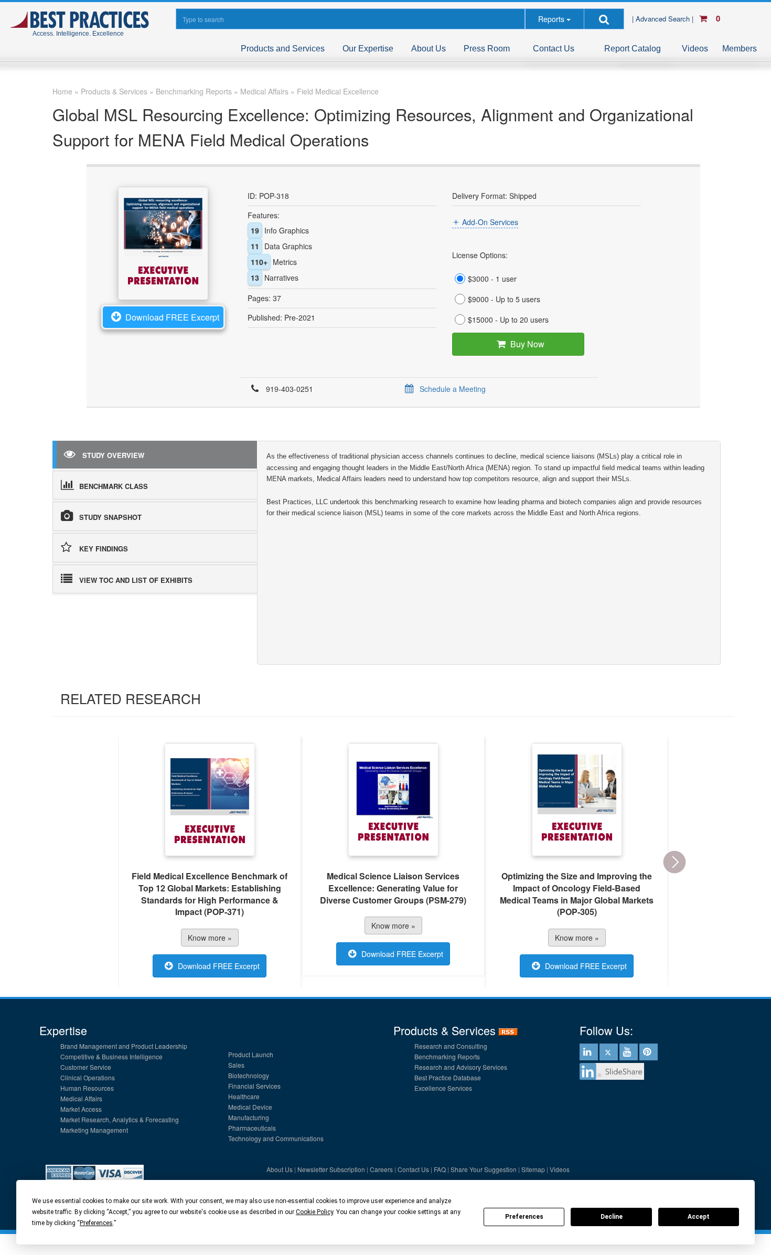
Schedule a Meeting (453, 389)
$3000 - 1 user (492, 278)
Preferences (524, 1216)
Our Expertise (367, 48)
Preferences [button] (96, 1223)
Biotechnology (248, 1075)
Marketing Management (94, 1129)
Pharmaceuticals (252, 1127)
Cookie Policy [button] (314, 1212)
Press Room (487, 48)
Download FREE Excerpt (172, 317)
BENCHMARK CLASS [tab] (113, 486)
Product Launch (250, 1054)
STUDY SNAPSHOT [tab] (110, 517)
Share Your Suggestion (484, 1169)
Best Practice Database (447, 1077)
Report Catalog (632, 48)
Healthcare (244, 1096)
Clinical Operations (87, 1077)
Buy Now (527, 344)
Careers (381, 1169)
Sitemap (533, 1169)
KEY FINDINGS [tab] (103, 549)
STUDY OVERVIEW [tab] (113, 455)
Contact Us (553, 48)
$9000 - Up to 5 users (504, 299)
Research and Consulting (450, 1045)
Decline (612, 1216)
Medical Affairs (81, 1098)
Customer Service (85, 1066)
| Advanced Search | (663, 19)
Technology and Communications (276, 1138)
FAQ (440, 1169)
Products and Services (283, 48)
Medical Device (250, 1106)
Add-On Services (490, 222)
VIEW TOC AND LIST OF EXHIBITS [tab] (135, 580)
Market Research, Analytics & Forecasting (119, 1119)
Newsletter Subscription (331, 1169)
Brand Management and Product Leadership (123, 1045)
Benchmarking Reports (447, 1056)
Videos (695, 48)
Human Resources (87, 1087)
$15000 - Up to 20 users (508, 319)
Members (739, 48)
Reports (551, 19)
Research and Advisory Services (460, 1066)
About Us (428, 48)
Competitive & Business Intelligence (111, 1056)
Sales (236, 1064)
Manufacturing (248, 1117)
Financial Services (254, 1085)
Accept (699, 1216)
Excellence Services (443, 1087)
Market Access (81, 1108)
